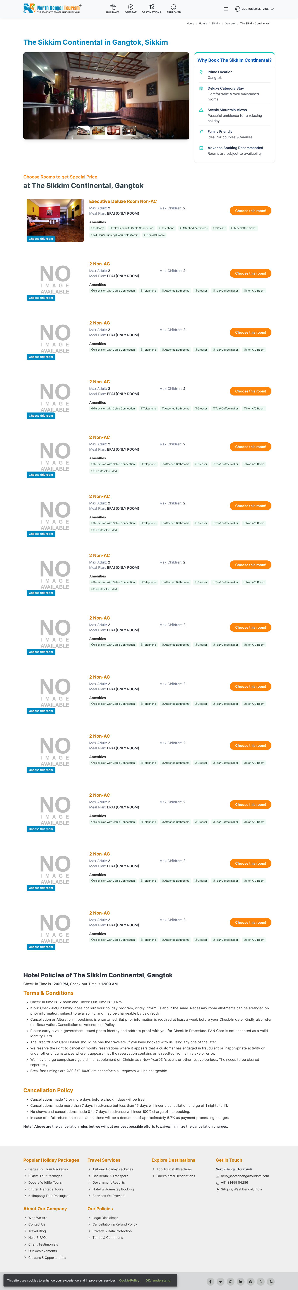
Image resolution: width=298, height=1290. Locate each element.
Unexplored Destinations (176, 1176)
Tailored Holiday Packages (112, 1169)
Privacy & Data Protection (112, 1231)
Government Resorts (108, 1182)
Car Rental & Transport (110, 1176)
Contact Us (36, 1224)
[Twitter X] (220, 1282)
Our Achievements (42, 1251)
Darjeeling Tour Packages (48, 1169)
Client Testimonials (43, 1244)
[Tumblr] (261, 1282)
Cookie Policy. (129, 1280)
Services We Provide (108, 1196)
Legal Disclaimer (105, 1218)
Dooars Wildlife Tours (45, 1182)
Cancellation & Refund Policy (114, 1224)
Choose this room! (250, 211)
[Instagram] (231, 1282)
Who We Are (37, 1218)
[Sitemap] (271, 1282)
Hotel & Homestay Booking (113, 1189)
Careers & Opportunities (47, 1258)
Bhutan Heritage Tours (45, 1189)
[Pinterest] (251, 1282)
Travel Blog (37, 1231)
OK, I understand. (158, 1280)
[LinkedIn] (241, 1282)
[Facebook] (210, 1282)
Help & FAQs (37, 1238)
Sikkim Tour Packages (45, 1176)
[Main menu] (226, 9)
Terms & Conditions (107, 1238)
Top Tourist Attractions (174, 1169)
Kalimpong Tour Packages (48, 1196)
